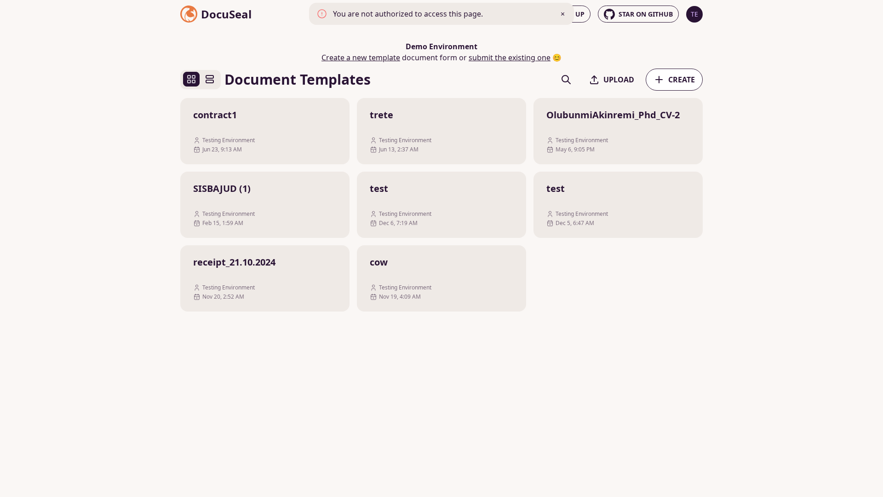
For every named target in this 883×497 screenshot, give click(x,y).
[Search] (566, 80)
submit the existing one (509, 57)
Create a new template (360, 57)
